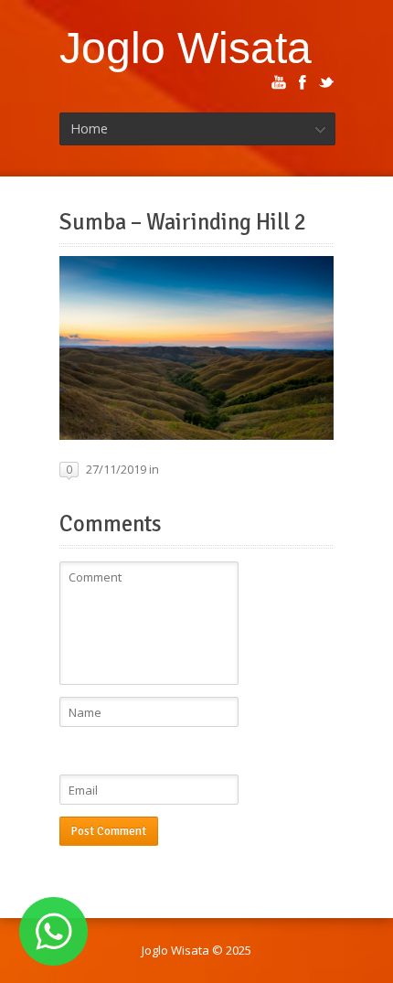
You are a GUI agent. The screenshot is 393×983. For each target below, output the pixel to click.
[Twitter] (326, 82)
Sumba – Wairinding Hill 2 (182, 222)
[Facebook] (302, 82)
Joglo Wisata (185, 47)
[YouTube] (278, 82)
